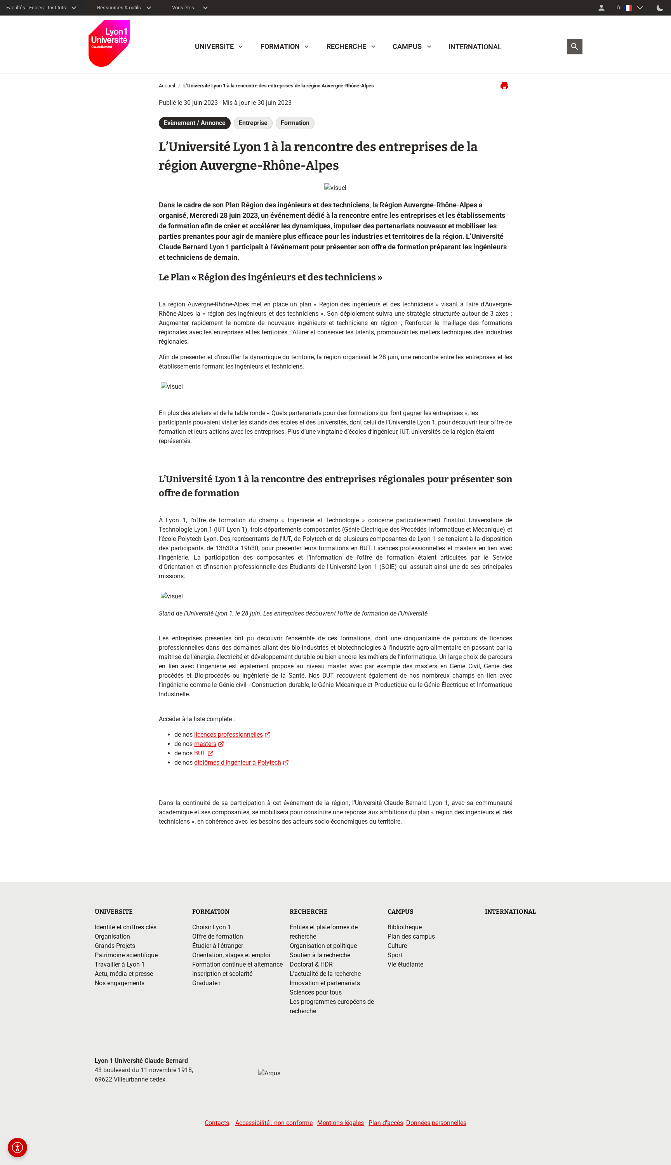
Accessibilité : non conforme (274, 1123)
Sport (395, 955)
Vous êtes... (185, 7)
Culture (397, 945)
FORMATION (280, 46)
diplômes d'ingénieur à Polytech (237, 762)
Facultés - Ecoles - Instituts (36, 7)
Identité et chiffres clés (125, 927)
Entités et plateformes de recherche (324, 931)
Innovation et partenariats (325, 983)
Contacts (217, 1123)
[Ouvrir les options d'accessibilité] (17, 1147)
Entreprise (253, 123)
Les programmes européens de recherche (332, 1006)
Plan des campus (411, 936)
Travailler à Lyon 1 (120, 964)
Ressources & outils (119, 7)
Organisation (112, 936)
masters (205, 744)
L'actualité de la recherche (325, 973)
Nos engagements (119, 983)
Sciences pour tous (316, 992)
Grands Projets (115, 945)
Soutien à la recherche (320, 955)
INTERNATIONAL (475, 47)
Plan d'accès (386, 1123)
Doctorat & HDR (311, 964)
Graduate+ (206, 983)
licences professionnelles (228, 734)
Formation (295, 123)
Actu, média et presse (124, 973)
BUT (200, 753)
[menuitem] (601, 8)
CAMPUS (407, 46)
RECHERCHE (346, 46)
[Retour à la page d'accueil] (109, 43)
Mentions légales (340, 1123)
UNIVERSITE (214, 46)
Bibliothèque (405, 927)
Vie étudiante (405, 964)
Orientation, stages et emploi (231, 955)
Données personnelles (436, 1123)
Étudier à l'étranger (217, 945)
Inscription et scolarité (222, 973)
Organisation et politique (323, 945)
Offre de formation (217, 936)
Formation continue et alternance (237, 964)
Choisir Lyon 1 (211, 927)
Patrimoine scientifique (126, 955)
